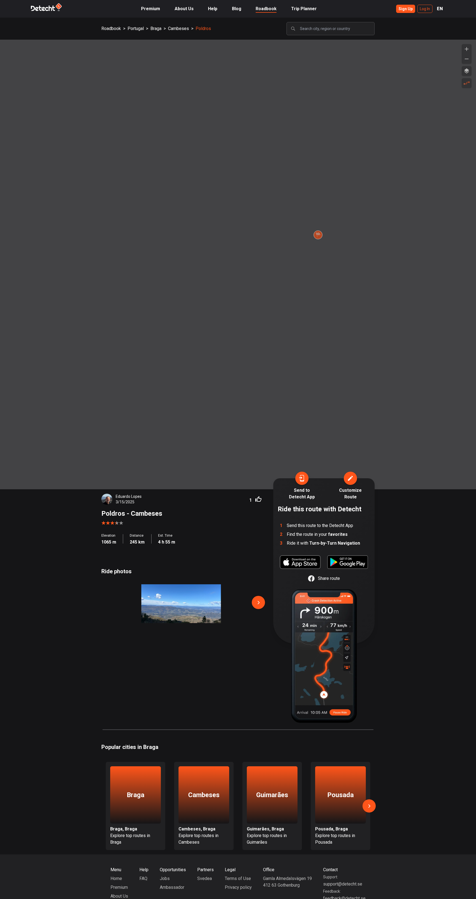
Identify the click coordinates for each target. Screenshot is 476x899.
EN (440, 8)
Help (212, 8)
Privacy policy (238, 887)
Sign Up (406, 9)
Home (116, 878)
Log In (425, 9)
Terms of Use (238, 878)
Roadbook (266, 8)
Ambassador (172, 887)
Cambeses (178, 28)
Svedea (204, 878)
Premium (150, 8)
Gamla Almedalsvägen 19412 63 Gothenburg (287, 882)
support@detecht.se (342, 884)
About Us (184, 8)
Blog (236, 8)
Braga (155, 28)
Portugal (136, 28)
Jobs (165, 878)
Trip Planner (304, 8)
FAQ (143, 878)
